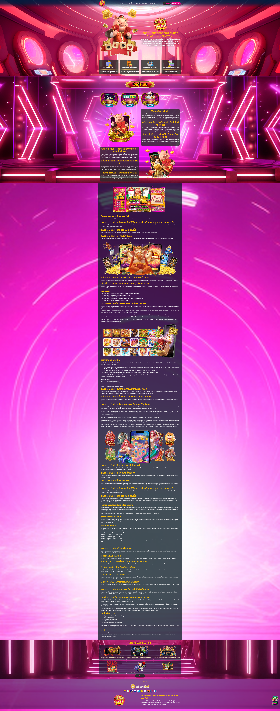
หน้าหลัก (122, 3)
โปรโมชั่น (130, 3)
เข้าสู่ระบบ (167, 3)
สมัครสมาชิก (176, 3)
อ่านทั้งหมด (140, 676)
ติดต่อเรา (152, 3)
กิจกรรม (137, 3)
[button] (103, 32)
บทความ (144, 3)
